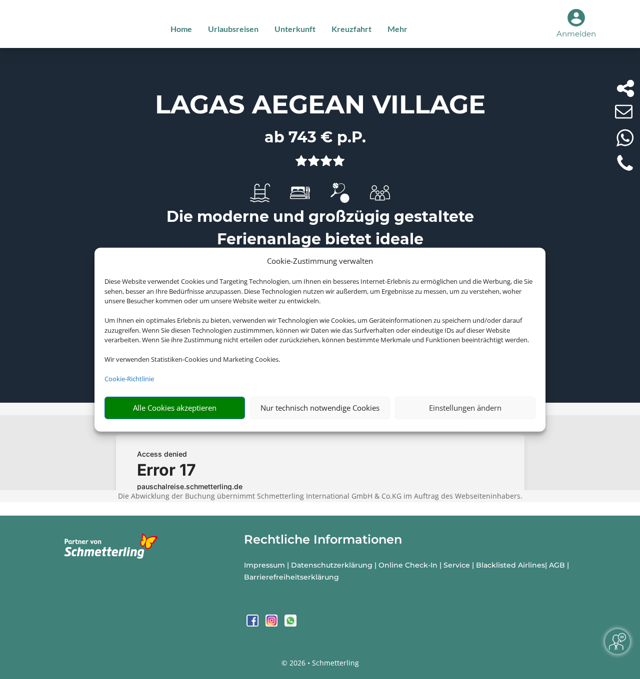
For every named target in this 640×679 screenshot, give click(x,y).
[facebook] (253, 624)
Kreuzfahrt (352, 28)
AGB (557, 565)
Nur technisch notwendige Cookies (320, 408)
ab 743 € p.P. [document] (315, 137)
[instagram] (272, 624)
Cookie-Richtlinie (129, 378)
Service (457, 565)
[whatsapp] (290, 624)
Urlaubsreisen (233, 28)
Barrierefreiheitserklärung (291, 577)
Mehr (398, 28)
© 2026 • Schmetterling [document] (320, 663)
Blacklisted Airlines (510, 565)
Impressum (264, 565)
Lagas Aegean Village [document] (320, 104)
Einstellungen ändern (465, 408)
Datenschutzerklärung (331, 565)
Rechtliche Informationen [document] (323, 540)
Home (181, 28)
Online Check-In (408, 565)
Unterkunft (295, 28)
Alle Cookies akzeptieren (174, 408)
